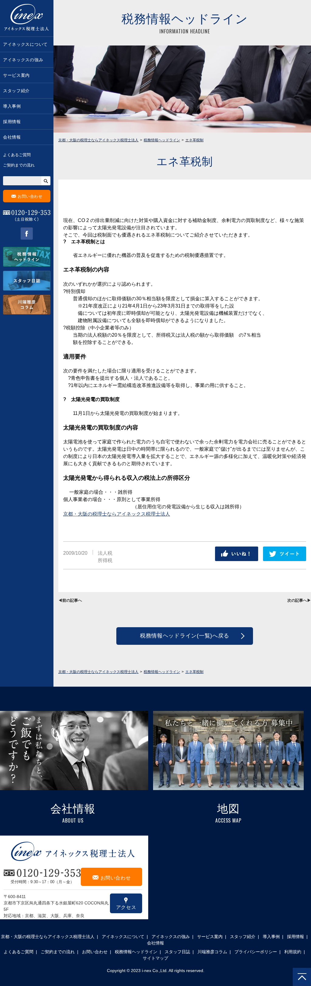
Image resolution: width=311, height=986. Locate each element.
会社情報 (12, 137)
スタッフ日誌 (177, 951)
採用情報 (12, 121)
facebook (27, 233)
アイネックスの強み (23, 59)
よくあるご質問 (17, 155)
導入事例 (12, 106)
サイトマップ (155, 958)
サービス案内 (16, 75)
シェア (236, 554)
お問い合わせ (27, 196)
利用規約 (292, 951)
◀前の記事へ (70, 600)
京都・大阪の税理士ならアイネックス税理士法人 (116, 514)
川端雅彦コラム (212, 951)
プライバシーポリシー (255, 951)
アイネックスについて (25, 44)
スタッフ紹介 (16, 90)
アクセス (126, 903)
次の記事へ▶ (299, 600)
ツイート (284, 554)
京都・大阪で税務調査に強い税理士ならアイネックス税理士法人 (26, 18)
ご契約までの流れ (19, 165)
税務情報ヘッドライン (136, 951)
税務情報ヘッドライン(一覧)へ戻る (184, 636)
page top (302, 977)
